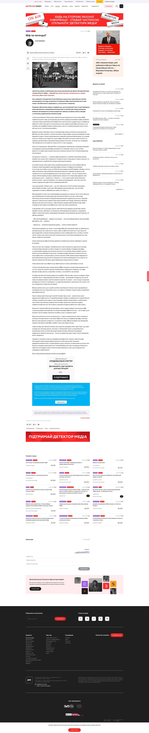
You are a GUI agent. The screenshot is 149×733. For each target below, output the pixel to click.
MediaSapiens (48, 1)
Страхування (108, 6)
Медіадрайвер (29, 646)
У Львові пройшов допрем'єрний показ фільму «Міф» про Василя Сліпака (73, 519)
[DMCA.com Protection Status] (69, 715)
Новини (47, 6)
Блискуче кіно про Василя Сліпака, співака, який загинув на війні (39, 490)
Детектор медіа (38, 1)
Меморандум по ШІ (51, 641)
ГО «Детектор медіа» (109, 1)
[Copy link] (28, 68)
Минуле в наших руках (99, 462)
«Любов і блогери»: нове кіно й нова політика (106, 166)
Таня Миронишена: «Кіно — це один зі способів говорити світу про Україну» (106, 119)
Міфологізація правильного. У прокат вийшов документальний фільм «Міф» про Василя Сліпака (39, 504)
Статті (52, 6)
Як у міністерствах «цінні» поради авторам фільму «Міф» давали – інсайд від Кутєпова (106, 490)
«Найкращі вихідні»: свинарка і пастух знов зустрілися (105, 158)
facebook (67, 637)
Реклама (48, 644)
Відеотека (28, 651)
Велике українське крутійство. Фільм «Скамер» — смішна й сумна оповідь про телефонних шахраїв (107, 102)
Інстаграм (67, 643)
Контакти (48, 646)
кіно (47, 428)
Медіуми (28, 663)
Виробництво (63, 460)
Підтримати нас (50, 648)
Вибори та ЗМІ (30, 653)
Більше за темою (99, 84)
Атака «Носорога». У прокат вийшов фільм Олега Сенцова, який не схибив (106, 149)
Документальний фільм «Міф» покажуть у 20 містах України (107, 504)
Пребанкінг (29, 644)
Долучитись (61, 402)
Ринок (71, 6)
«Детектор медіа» (85, 418)
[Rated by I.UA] (80, 715)
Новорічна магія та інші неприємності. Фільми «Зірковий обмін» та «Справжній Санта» (106, 183)
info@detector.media (42, 684)
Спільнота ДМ (35, 589)
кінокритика (40, 428)
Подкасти (77, 6)
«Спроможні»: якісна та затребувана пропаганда (106, 111)
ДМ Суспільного (57, 1)
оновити (87, 549)
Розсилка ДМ (49, 651)
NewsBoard (29, 648)
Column (33, 31)
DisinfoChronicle (79, 1)
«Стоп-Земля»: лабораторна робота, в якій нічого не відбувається (107, 174)
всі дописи (119, 189)
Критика (57, 6)
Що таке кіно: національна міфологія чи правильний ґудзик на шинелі (107, 476)
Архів (47, 653)
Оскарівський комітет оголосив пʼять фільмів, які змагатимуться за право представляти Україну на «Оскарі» (106, 93)
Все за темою (118, 134)
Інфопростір (84, 6)
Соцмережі (69, 635)
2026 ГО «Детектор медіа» (43, 686)
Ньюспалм (28, 661)
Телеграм (67, 641)
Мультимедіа (70, 487)
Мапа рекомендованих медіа (33, 660)
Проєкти (29, 635)
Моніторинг (65, 6)
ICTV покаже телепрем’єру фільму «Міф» (37, 462)
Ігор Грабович (40, 41)
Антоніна (100, 1)
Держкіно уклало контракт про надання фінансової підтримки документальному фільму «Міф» (39, 519)
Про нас (49, 635)
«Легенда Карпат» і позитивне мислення (37, 475)
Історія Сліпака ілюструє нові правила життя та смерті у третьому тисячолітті (74, 476)
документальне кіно (55, 428)
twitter (66, 639)
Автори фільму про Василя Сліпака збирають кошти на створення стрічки (107, 519)
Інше (100, 487)
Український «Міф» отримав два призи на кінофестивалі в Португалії (70, 463)
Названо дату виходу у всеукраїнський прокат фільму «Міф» (73, 504)
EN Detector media (90, 1)
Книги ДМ (48, 643)
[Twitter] (28, 63)
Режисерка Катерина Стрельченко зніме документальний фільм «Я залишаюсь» (104, 128)
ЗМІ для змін (29, 643)
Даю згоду (74, 730)
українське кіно (30, 428)
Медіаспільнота (63, 516)
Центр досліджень (69, 1)
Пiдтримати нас (117, 635)
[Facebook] (28, 58)
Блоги (27, 487)
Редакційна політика (51, 637)
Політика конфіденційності (53, 639)
